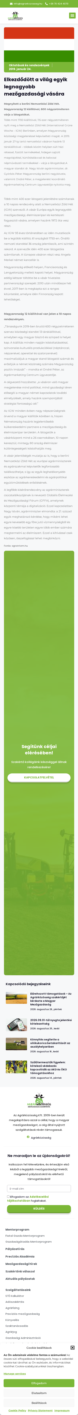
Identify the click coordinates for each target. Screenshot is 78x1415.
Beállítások (39, 1403)
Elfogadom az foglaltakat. (28, 1198)
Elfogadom (39, 1383)
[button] (72, 1347)
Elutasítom (39, 1393)
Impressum (62, 1410)
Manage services (15, 1373)
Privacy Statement (40, 1410)
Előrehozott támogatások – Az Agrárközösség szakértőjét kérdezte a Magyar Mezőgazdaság (50, 999)
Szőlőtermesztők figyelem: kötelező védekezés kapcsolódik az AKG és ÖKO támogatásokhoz (48, 1068)
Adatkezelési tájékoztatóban (28, 1198)
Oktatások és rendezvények (29, 65)
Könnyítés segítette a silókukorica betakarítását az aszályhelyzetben (50, 1043)
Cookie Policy (17, 1410)
